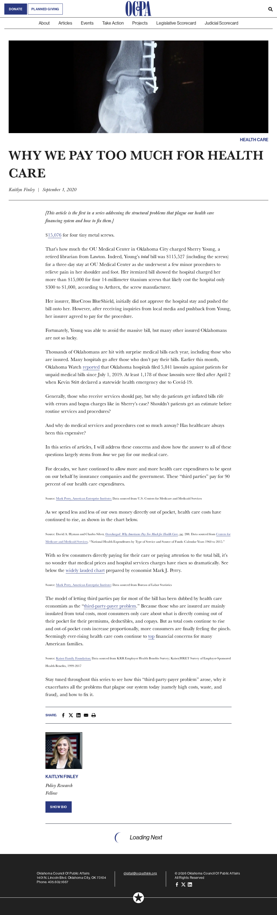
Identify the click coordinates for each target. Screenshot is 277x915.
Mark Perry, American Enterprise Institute (83, 585)
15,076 (54, 235)
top (151, 636)
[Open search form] (270, 8)
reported (91, 367)
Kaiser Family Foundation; (73, 658)
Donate (15, 9)
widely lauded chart (85, 570)
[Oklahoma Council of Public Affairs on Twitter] (183, 884)
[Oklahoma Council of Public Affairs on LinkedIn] (190, 884)
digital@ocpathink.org (140, 873)
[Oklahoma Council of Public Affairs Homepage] (138, 8)
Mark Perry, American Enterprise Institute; (84, 498)
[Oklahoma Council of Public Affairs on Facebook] (177, 884)
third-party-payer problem (110, 606)
